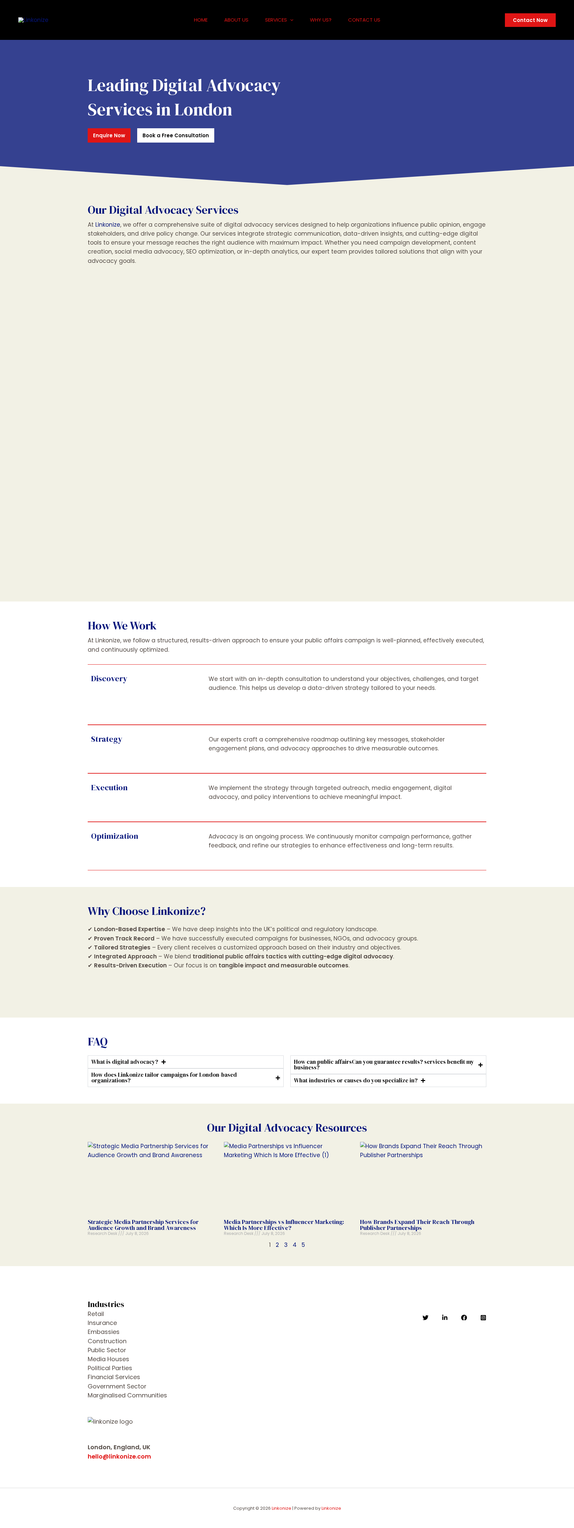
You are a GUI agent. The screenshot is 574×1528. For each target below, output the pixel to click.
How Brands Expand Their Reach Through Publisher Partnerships (417, 1225)
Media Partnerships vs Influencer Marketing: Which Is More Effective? (284, 1225)
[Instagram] (483, 1318)
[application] (290, 20)
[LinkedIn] (445, 1318)
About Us (236, 19)
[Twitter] (426, 1318)
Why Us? (321, 19)
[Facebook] (464, 1318)
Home (201, 19)
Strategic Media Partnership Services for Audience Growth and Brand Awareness (143, 1225)
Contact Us (364, 19)
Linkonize (107, 225)
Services (276, 19)
